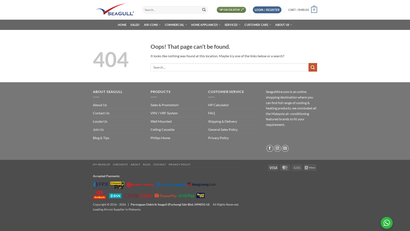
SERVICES (231, 24)
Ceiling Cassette (162, 129)
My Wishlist (101, 164)
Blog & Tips (101, 138)
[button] (267, 9)
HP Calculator (218, 105)
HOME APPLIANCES (204, 24)
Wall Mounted (161, 121)
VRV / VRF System (164, 113)
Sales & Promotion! (165, 105)
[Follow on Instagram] (277, 148)
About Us (100, 105)
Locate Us (100, 121)
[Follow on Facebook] (269, 148)
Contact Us (101, 113)
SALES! (135, 24)
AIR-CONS (151, 24)
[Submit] (204, 9)
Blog (147, 164)
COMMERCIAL (174, 24)
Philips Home (160, 138)
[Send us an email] (285, 148)
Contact (159, 164)
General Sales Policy (223, 129)
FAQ (211, 113)
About (135, 164)
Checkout (120, 164)
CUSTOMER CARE (256, 24)
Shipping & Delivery (222, 121)
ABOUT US (282, 24)
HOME (122, 24)
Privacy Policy (218, 138)
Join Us (98, 129)
